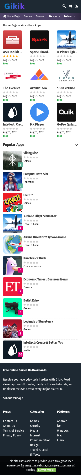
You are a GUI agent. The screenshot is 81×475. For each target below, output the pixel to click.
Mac (59, 435)
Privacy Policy (12, 435)
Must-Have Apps (31, 25)
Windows (63, 430)
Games (28, 16)
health (71, 16)
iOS (59, 426)
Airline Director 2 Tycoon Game (44, 237)
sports (56, 16)
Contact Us (10, 421)
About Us (9, 426)
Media (34, 430)
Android (62, 421)
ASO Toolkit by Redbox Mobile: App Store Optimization (13, 52)
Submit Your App (13, 398)
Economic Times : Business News (45, 279)
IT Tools (35, 454)
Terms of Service (13, 430)
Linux (60, 440)
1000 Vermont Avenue (67, 88)
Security (35, 426)
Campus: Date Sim (35, 174)
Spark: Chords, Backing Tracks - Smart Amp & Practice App (40, 52)
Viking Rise (30, 153)
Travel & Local (39, 450)
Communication (40, 440)
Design (34, 445)
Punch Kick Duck (34, 258)
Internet (35, 435)
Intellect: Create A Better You (13, 124)
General (40, 16)
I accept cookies (46, 470)
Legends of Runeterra (38, 321)
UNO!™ (28, 195)
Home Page (13, 16)
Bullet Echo (31, 300)
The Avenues (11, 88)
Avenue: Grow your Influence (40, 88)
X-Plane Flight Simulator (67, 52)
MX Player (37, 124)
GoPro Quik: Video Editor (67, 124)
